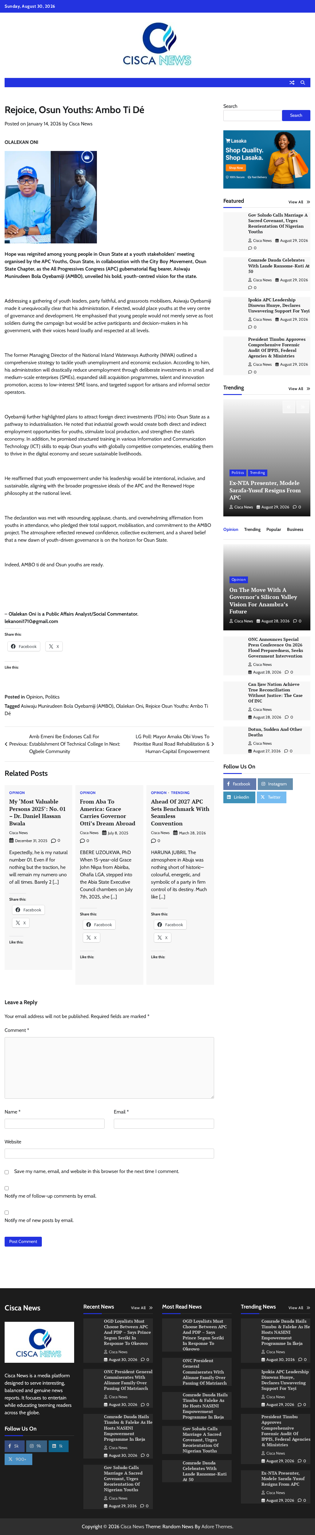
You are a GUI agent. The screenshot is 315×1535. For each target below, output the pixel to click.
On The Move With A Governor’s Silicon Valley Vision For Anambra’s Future (263, 600)
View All (296, 202)
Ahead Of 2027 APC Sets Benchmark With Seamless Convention (180, 812)
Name (13, 1112)
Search (230, 106)
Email (121, 1112)
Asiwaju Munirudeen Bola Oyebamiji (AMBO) (67, 706)
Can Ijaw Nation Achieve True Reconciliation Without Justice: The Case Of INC (275, 693)
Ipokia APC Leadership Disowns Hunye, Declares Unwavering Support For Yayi (279, 305)
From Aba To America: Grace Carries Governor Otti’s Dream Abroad (107, 812)
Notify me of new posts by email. (39, 1220)
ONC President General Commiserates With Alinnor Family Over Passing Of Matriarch (128, 1380)
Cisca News (81, 124)
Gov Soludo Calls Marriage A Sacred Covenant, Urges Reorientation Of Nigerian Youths (278, 223)
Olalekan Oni (129, 706)
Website (13, 1142)
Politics (52, 697)
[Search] (302, 82)
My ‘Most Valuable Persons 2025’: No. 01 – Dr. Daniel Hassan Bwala (37, 812)
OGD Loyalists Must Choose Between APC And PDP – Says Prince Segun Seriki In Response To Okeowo (127, 1332)
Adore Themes (216, 1526)
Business (295, 529)
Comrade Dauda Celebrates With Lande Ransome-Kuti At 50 (279, 265)
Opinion (34, 697)
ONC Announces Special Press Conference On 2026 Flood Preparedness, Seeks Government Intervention (276, 648)
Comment (17, 1030)
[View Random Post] (292, 82)
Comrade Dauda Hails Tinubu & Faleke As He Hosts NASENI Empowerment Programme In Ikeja (128, 1428)
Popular (273, 529)
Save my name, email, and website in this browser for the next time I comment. (96, 1171)
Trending (180, 793)
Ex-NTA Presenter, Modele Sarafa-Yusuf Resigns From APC (265, 490)
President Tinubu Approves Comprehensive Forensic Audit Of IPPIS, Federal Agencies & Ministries (276, 347)
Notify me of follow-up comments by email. (50, 1196)
